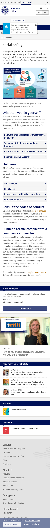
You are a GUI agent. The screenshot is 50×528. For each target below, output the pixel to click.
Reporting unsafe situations (14, 503)
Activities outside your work (14, 489)
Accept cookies (11, 524)
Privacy (6, 460)
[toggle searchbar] (46, 7)
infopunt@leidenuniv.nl (13, 302)
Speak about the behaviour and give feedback (21, 144)
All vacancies (8, 485)
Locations (7, 452)
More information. (32, 520)
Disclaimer (7, 464)
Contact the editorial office (13, 456)
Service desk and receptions (14, 448)
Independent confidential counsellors (22, 194)
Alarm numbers (9, 499)
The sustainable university (13, 478)
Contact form (25, 308)
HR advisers (9, 188)
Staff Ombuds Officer (14, 199)
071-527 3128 (9, 299)
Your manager (10, 183)
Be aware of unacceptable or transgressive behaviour (24, 136)
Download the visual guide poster (25, 428)
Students (17, 2)
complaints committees (36, 272)
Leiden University (7, 2)
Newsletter (7, 513)
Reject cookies (32, 524)
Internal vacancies (10, 482)
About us (6, 474)
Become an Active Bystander (17, 156)
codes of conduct (38, 210)
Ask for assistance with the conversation (23, 151)
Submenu (8, 38)
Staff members (26, 2)
